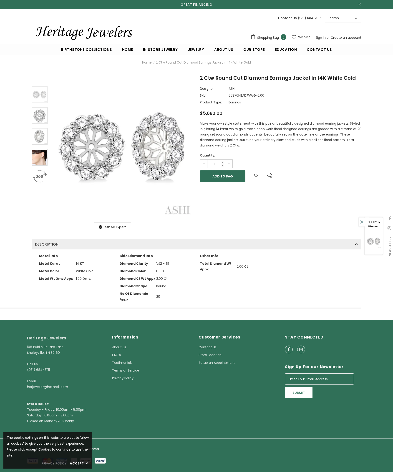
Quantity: (207, 155)
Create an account (346, 37)
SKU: (203, 95)
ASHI (232, 88)
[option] (122, 146)
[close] (360, 4)
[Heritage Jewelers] (83, 32)
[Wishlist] (256, 176)
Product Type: (211, 102)
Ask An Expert (115, 227)
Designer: (207, 88)
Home (147, 62)
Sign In (321, 37)
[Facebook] (289, 349)
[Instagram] (301, 349)
